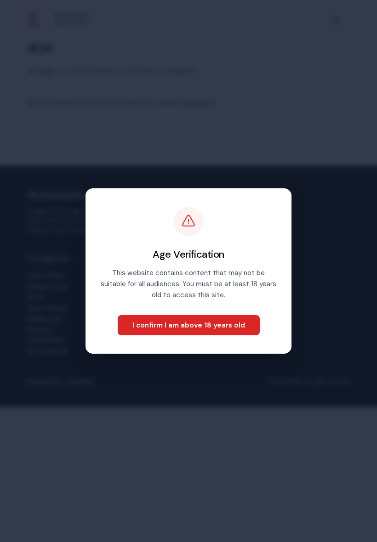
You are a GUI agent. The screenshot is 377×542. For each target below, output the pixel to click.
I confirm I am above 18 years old (188, 325)
